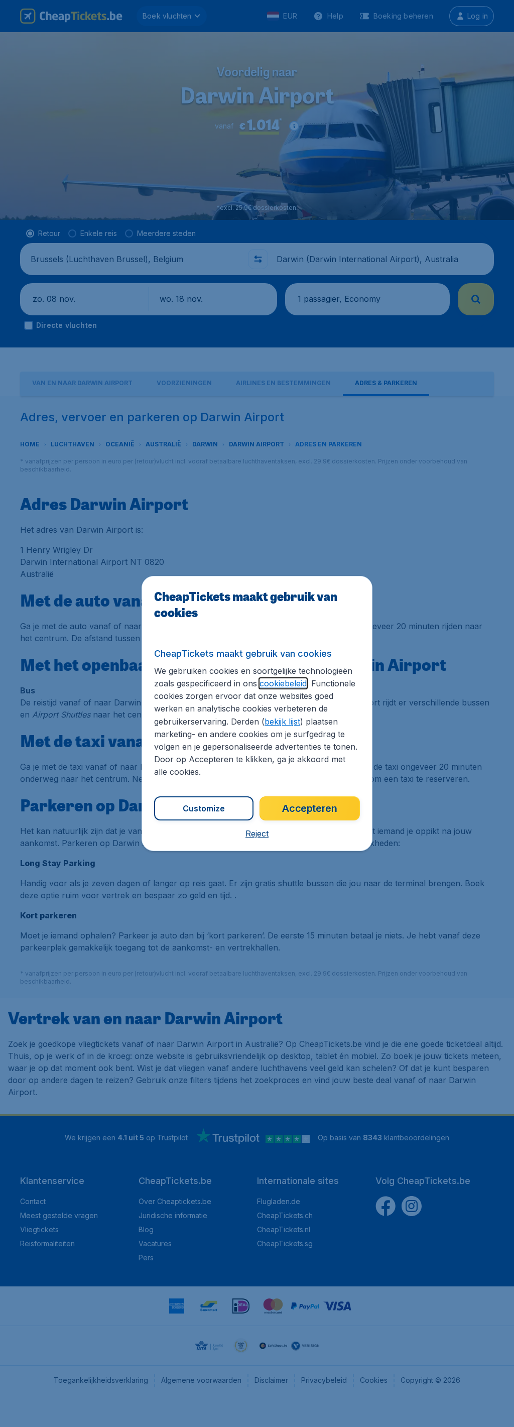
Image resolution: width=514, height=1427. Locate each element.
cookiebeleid (283, 683)
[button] (257, 833)
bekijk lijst (282, 722)
